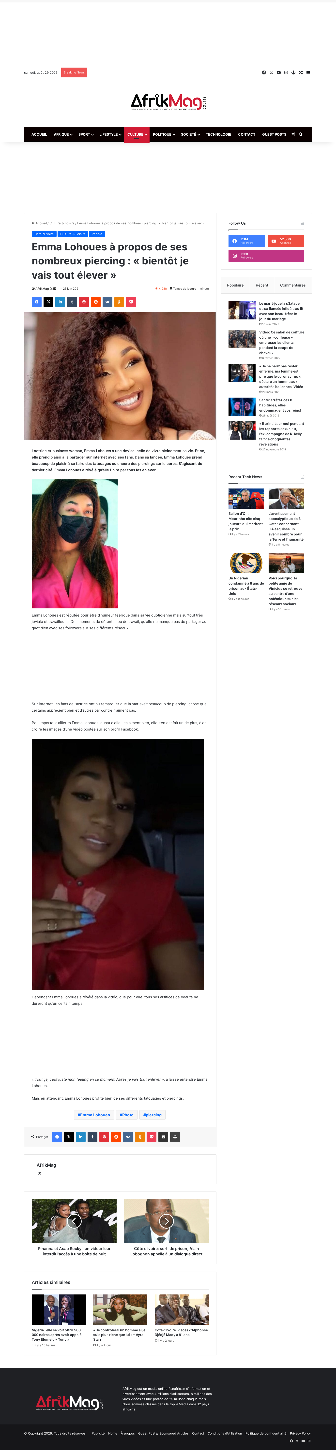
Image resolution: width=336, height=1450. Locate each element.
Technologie (218, 134)
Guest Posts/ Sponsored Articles (163, 1433)
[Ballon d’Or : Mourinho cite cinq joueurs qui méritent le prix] (246, 498)
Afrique (61, 134)
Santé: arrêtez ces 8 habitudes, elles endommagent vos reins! (280, 405)
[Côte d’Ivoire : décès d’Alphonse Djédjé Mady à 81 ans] (182, 1309)
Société (188, 134)
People (97, 234)
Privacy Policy (300, 1433)
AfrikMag (42, 288)
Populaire (235, 285)
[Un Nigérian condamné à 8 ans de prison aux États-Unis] (246, 563)
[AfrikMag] (168, 102)
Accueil (39, 134)
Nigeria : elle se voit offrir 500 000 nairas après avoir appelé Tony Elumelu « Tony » (56, 1334)
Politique (162, 134)
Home (112, 1433)
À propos (128, 1433)
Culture (135, 134)
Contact (246, 134)
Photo (128, 1114)
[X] (40, 1174)
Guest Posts (274, 134)
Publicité (98, 1433)
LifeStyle (109, 134)
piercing (154, 1114)
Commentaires (293, 285)
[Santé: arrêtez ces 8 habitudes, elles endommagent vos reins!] (242, 407)
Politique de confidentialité (266, 1433)
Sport (84, 134)
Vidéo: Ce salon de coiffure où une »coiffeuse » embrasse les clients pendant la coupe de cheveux (281, 342)
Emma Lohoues (95, 1114)
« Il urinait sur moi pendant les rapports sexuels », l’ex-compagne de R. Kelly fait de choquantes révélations (281, 433)
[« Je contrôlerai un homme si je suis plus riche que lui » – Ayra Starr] (120, 1309)
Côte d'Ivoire (44, 234)
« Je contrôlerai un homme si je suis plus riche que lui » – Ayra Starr (119, 1334)
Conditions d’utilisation (225, 1433)
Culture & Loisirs (62, 223)
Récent (262, 285)
